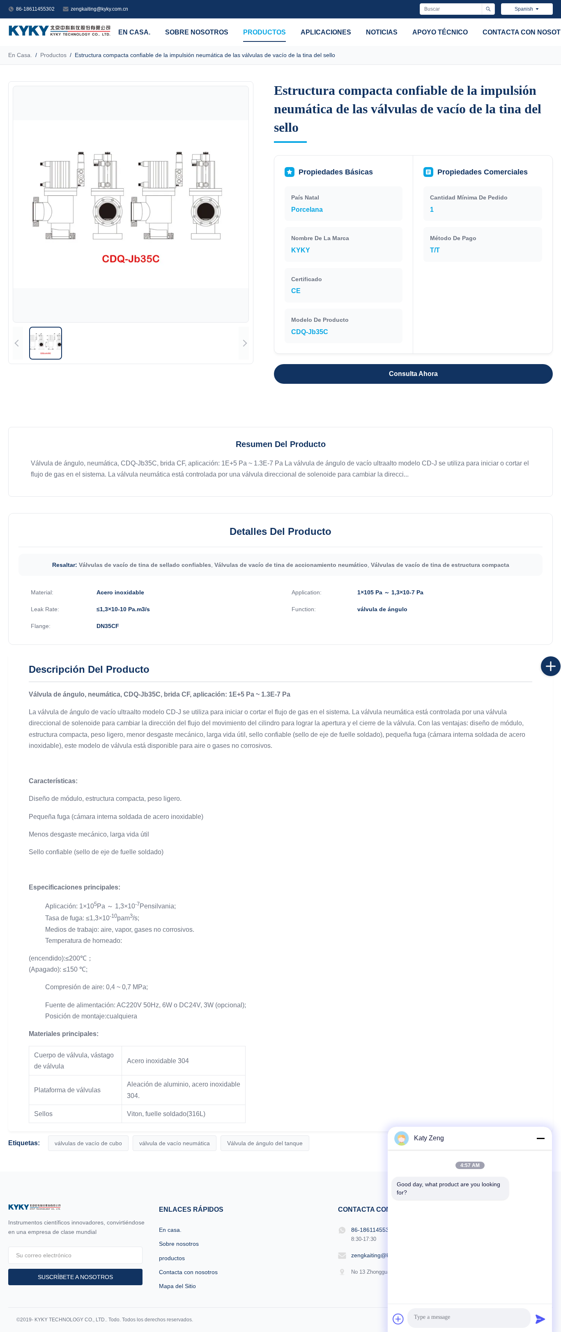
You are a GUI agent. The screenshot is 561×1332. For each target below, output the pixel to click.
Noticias (382, 32)
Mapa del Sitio (177, 1286)
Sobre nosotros (196, 32)
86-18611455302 (35, 9)
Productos (53, 55)
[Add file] (398, 1319)
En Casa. (20, 55)
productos (264, 32)
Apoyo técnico (440, 32)
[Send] (540, 1319)
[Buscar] (488, 9)
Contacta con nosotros (188, 1272)
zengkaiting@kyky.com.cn (99, 9)
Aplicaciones (326, 32)
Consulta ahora (413, 373)
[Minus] (540, 1138)
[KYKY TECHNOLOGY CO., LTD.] (59, 33)
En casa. (134, 32)
